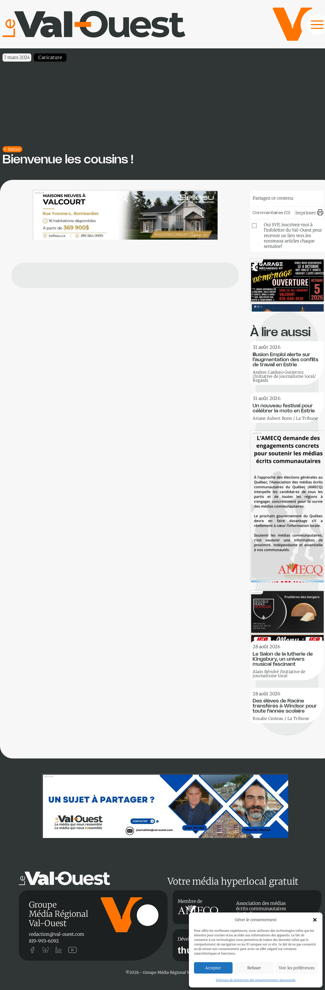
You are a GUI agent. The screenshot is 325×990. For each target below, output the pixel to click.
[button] (314, 919)
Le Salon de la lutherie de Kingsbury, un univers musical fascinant (283, 659)
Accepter (213, 967)
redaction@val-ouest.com (56, 934)
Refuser (254, 967)
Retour (14, 149)
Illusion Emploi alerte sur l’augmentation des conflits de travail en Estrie (285, 359)
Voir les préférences (297, 967)
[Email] (296, 197)
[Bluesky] (265, 197)
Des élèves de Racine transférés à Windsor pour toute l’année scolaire (285, 706)
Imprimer (305, 213)
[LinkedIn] (281, 197)
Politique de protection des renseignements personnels (256, 980)
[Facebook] (312, 197)
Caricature (50, 57)
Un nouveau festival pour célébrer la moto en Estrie (284, 408)
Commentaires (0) (271, 213)
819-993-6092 (44, 941)
